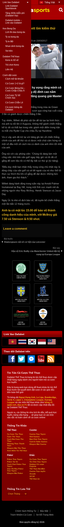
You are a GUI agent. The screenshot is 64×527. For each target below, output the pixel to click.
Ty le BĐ (9, 41)
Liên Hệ (9, 69)
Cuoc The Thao (13, 437)
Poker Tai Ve (12, 462)
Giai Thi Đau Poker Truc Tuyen (15, 470)
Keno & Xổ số (11, 60)
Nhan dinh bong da (14, 46)
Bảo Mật (44, 511)
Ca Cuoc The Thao (15, 434)
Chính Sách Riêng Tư (25, 511)
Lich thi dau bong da (15, 32)
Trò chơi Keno (12, 65)
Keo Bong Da (9, 28)
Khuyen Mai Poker (15, 473)
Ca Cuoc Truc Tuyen (38, 459)
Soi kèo (9, 51)
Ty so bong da (12, 37)
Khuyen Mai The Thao (16, 448)
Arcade (33, 474)
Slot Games (35, 437)
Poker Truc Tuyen (14, 459)
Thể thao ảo (35, 479)
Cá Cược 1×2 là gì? (14, 83)
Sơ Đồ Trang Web (45, 515)
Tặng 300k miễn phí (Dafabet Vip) (15, 14)
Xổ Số (32, 476)
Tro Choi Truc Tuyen (38, 462)
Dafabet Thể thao (11, 56)
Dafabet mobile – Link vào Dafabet (13, 21)
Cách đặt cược (10, 75)
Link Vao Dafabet (11, 2)
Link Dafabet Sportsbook (11, 7)
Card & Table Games (38, 442)
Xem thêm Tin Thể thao (17, 451)
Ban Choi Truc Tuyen (38, 439)
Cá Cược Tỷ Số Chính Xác (12, 96)
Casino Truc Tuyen (38, 434)
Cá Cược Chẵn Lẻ (14, 102)
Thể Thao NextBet (37, 469)
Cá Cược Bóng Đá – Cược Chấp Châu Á (15, 89)
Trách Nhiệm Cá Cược (21, 515)
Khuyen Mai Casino (38, 444)
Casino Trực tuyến (37, 471)
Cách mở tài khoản (14, 79)
